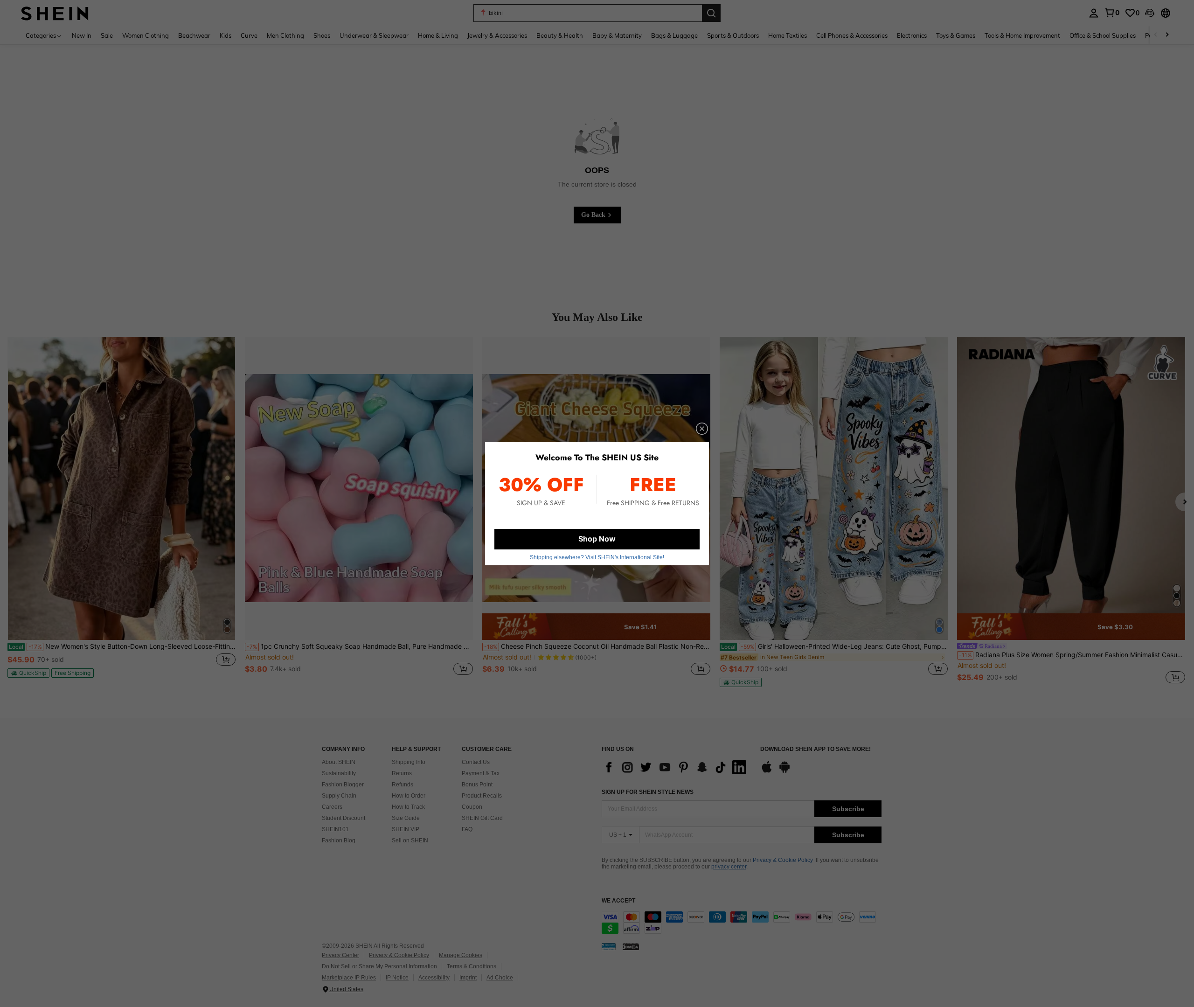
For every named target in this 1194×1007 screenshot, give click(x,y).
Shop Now (597, 538)
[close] (702, 429)
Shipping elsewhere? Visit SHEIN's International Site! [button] (597, 557)
